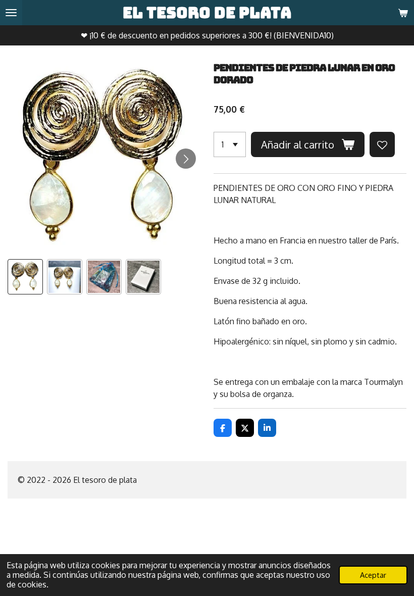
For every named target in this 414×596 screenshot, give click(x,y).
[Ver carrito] (403, 12)
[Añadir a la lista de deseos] (382, 144)
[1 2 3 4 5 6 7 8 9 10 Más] (230, 144)
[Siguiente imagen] (186, 158)
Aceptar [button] (373, 574)
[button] (25, 276)
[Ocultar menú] (11, 12)
